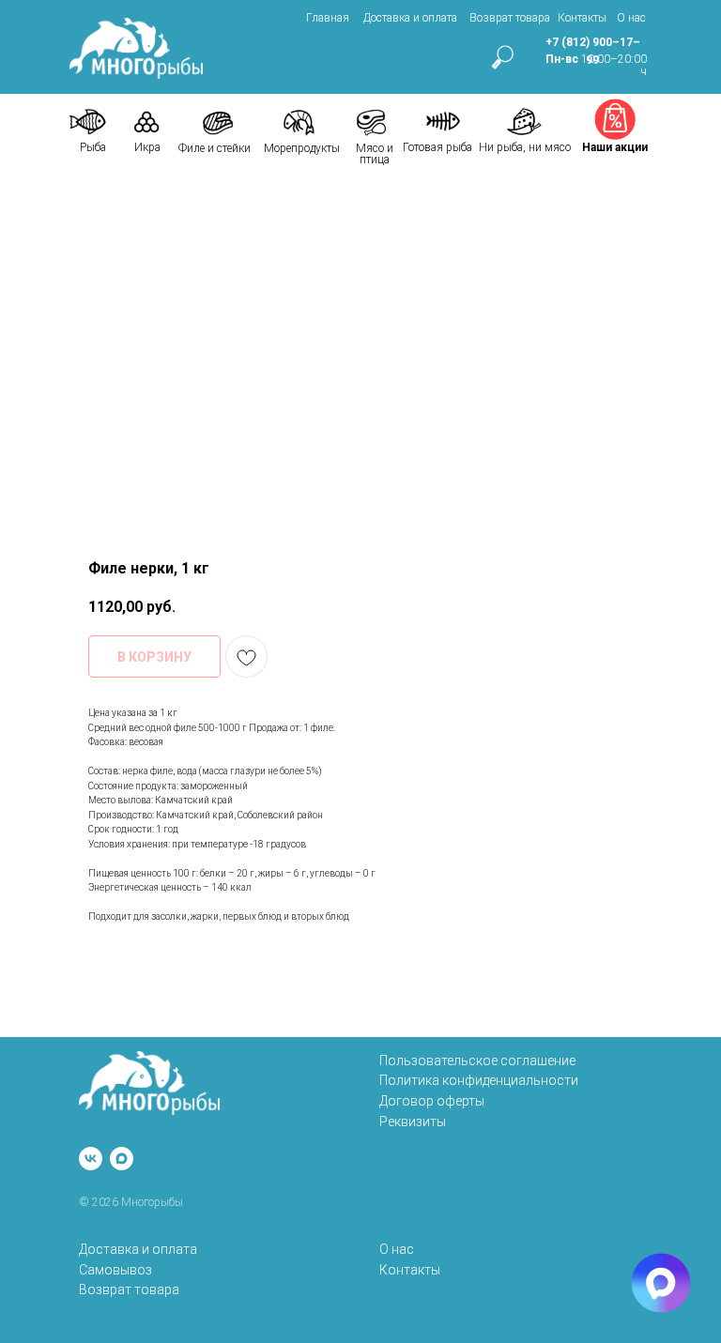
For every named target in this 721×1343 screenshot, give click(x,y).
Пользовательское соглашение (477, 1060)
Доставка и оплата (410, 17)
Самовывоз (115, 1269)
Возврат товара (509, 17)
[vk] (90, 1158)
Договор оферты (431, 1100)
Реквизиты (412, 1121)
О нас (631, 17)
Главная (327, 17)
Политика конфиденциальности (478, 1080)
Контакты (582, 17)
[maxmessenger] (121, 1158)
